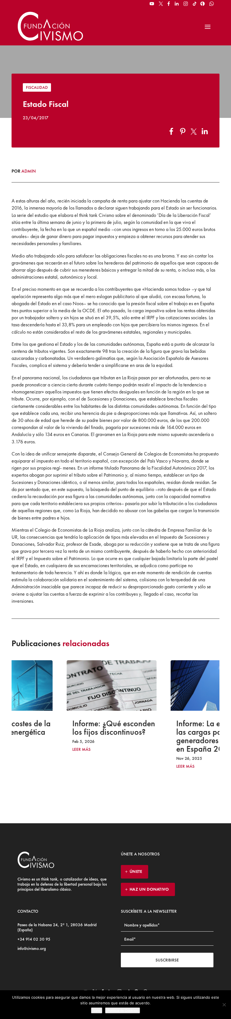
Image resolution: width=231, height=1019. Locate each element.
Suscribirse (167, 960)
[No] (224, 1004)
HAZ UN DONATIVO (149, 889)
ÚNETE (136, 871)
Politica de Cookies (122, 1010)
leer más (33, 749)
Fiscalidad (37, 87)
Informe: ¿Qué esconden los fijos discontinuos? (65, 727)
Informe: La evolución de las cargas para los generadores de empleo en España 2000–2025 (169, 736)
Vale (96, 1010)
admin (28, 171)
